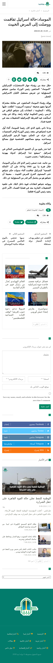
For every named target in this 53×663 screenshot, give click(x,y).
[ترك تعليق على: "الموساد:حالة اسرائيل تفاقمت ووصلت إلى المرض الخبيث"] (38, 73)
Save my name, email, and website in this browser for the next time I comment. (26, 398)
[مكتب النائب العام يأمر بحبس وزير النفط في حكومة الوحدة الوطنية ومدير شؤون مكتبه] (44, 552)
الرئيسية (40, 634)
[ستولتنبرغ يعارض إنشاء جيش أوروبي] (38, 299)
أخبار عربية (39, 641)
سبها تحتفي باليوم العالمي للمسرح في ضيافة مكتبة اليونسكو (13, 241)
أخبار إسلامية (11, 634)
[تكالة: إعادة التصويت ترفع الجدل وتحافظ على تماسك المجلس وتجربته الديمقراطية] (44, 540)
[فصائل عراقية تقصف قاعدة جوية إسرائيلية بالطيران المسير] (38, 271)
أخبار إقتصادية (24, 648)
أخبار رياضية (41, 648)
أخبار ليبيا (26, 634)
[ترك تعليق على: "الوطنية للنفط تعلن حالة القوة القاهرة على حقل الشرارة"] (3, 507)
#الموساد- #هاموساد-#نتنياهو (35, 210)
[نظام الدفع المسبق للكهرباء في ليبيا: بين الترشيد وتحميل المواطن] (44, 527)
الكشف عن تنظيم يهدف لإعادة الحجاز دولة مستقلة (40, 241)
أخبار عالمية (24, 641)
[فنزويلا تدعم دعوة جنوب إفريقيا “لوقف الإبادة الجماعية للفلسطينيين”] (15, 299)
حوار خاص (9, 648)
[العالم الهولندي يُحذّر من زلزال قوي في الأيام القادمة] (15, 271)
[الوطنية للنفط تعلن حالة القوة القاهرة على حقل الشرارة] (26, 481)
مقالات (10, 641)
